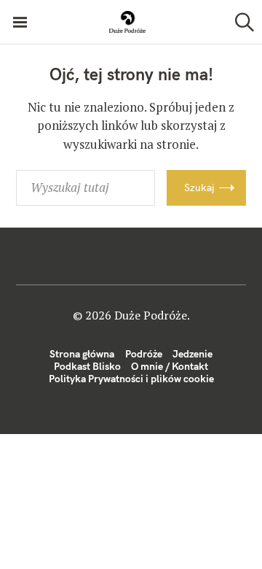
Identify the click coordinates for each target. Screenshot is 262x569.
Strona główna (81, 353)
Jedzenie (192, 353)
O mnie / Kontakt (169, 366)
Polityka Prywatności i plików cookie (131, 378)
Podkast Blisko (87, 366)
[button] (127, 22)
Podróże (143, 353)
